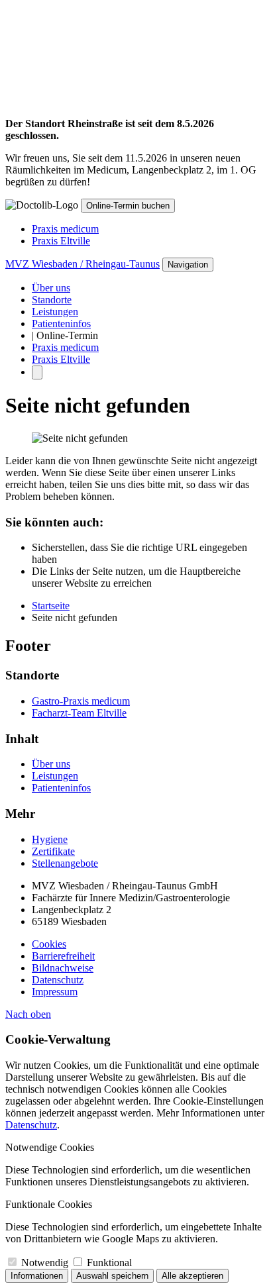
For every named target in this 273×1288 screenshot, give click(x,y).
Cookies (49, 944)
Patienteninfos (61, 323)
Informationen (37, 1276)
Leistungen (55, 311)
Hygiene (50, 839)
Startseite (51, 605)
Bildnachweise (62, 967)
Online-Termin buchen (128, 206)
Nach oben (28, 1014)
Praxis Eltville (61, 240)
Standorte (52, 299)
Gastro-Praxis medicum (81, 701)
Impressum (55, 991)
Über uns (51, 287)
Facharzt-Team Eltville (79, 712)
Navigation (188, 265)
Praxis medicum (65, 228)
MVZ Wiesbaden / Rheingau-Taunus (82, 264)
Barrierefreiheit (63, 956)
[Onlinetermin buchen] (37, 372)
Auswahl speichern (112, 1276)
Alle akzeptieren (192, 1276)
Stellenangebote (65, 863)
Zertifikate (53, 851)
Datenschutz (57, 979)
